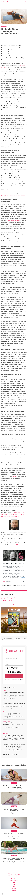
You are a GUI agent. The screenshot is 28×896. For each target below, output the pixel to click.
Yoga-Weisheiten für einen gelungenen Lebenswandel (7, 639)
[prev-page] (12, 866)
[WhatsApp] (17, 39)
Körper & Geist (7, 721)
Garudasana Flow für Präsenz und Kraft (14, 834)
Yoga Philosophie (7, 743)
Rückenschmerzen (7, 600)
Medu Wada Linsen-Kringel (20, 638)
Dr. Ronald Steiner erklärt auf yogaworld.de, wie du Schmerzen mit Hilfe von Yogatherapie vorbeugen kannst (13, 514)
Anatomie (11, 598)
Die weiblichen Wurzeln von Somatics (13, 735)
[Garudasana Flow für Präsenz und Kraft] (14, 823)
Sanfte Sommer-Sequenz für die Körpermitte (14, 809)
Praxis (3, 26)
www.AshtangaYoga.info (19, 544)
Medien (4, 690)
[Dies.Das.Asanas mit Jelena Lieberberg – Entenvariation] (14, 775)
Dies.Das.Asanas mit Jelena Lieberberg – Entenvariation (14, 786)
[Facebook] (11, 39)
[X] (14, 39)
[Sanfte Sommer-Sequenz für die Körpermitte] (14, 798)
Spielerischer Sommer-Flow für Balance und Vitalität (14, 859)
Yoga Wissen (6, 733)
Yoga (4, 598)
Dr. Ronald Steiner (7, 594)
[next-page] (15, 866)
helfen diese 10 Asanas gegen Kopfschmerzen (13, 195)
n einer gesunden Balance (13, 220)
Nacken (14, 476)
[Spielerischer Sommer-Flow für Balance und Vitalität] (14, 847)
